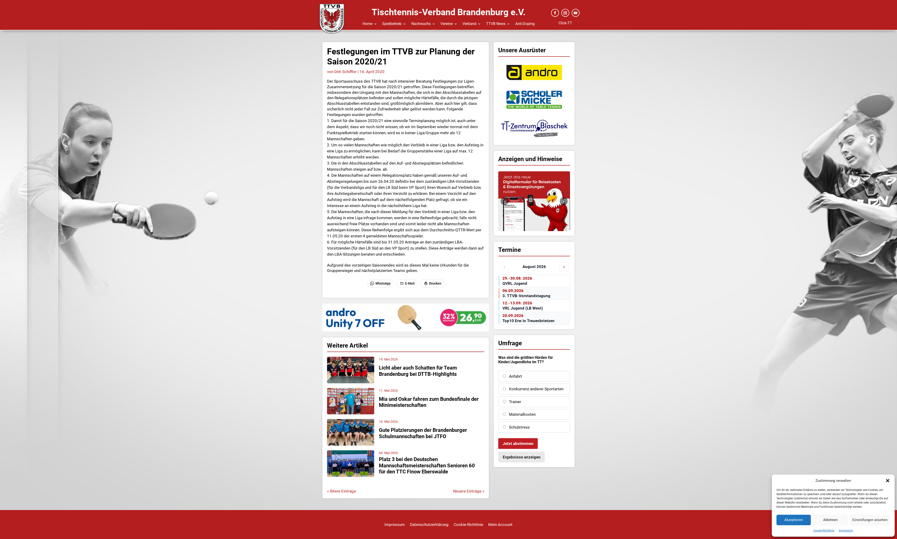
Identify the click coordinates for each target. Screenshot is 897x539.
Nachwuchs (421, 24)
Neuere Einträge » (468, 491)
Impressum (846, 530)
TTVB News (495, 24)
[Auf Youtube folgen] (576, 13)
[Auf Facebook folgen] (555, 13)
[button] (887, 480)
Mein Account (500, 525)
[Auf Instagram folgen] (565, 13)
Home (367, 24)
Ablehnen (830, 520)
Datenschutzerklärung (429, 525)
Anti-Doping (525, 24)
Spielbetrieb (392, 24)
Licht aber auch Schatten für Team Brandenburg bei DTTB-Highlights (418, 371)
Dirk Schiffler (345, 71)
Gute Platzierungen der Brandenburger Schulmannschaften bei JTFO (423, 433)
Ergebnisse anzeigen (522, 457)
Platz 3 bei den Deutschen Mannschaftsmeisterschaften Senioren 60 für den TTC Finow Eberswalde (427, 465)
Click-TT (565, 23)
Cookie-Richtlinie (823, 530)
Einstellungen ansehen (869, 520)
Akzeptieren (793, 520)
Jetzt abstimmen (518, 443)
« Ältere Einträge (341, 491)
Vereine (447, 24)
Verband (469, 24)
